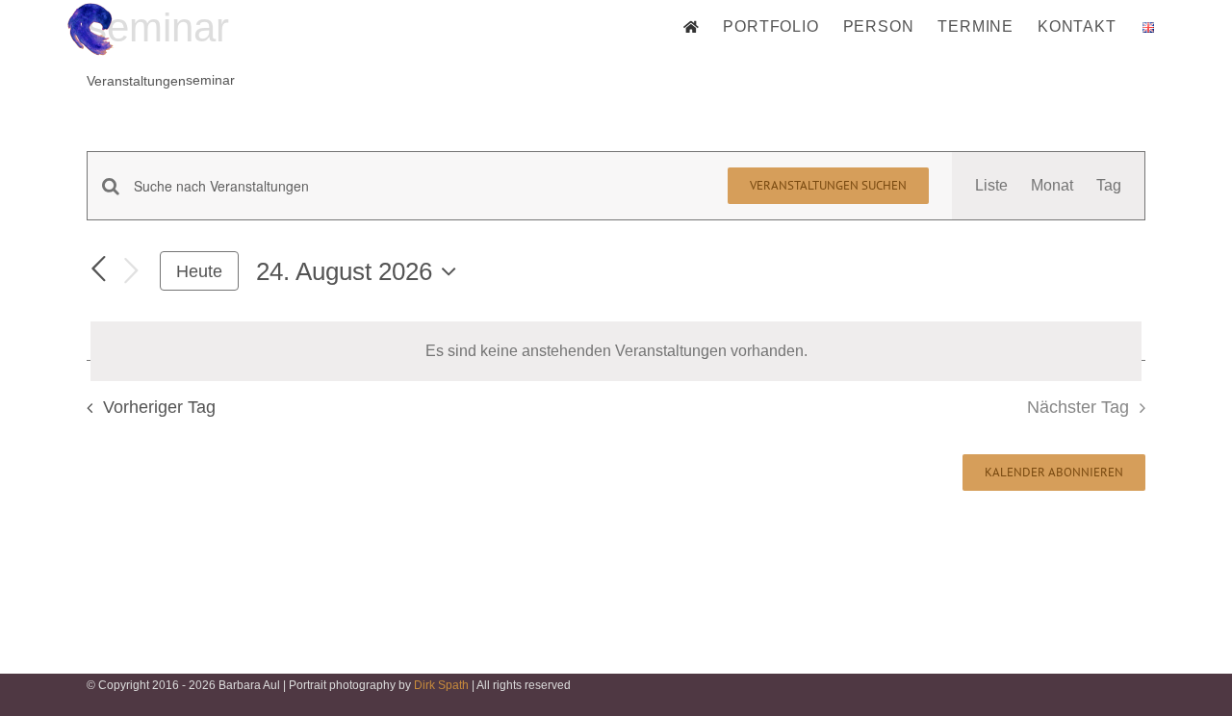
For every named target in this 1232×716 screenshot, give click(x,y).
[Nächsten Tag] (130, 272)
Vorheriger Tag (159, 407)
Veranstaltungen (136, 81)
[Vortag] (98, 270)
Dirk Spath (441, 685)
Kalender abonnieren (1054, 472)
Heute (199, 271)
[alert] (616, 351)
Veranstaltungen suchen (828, 185)
